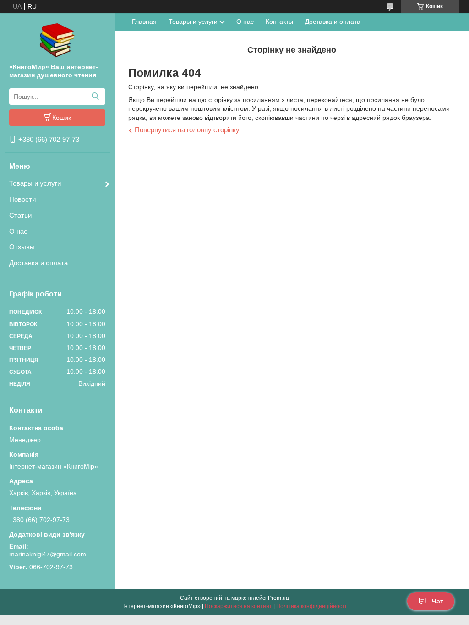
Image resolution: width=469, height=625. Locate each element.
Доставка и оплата (38, 263)
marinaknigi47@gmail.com (47, 554)
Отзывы (22, 247)
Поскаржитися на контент (238, 606)
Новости (22, 199)
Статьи (20, 215)
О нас (18, 231)
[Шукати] (95, 96)
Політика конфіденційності (311, 606)
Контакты (279, 21)
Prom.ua (278, 598)
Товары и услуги (35, 183)
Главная (144, 21)
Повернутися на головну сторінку (187, 130)
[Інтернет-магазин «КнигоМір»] (57, 39)
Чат (437, 601)
